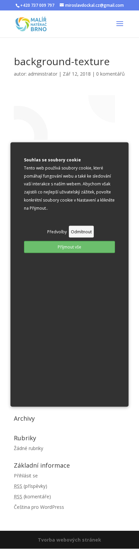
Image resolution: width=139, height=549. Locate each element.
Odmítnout (81, 231)
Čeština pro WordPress (39, 507)
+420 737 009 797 (37, 5)
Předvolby (57, 231)
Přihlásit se (26, 475)
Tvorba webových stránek (69, 540)
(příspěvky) (30, 486)
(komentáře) (32, 496)
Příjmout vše (69, 247)
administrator (42, 74)
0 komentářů (110, 74)
